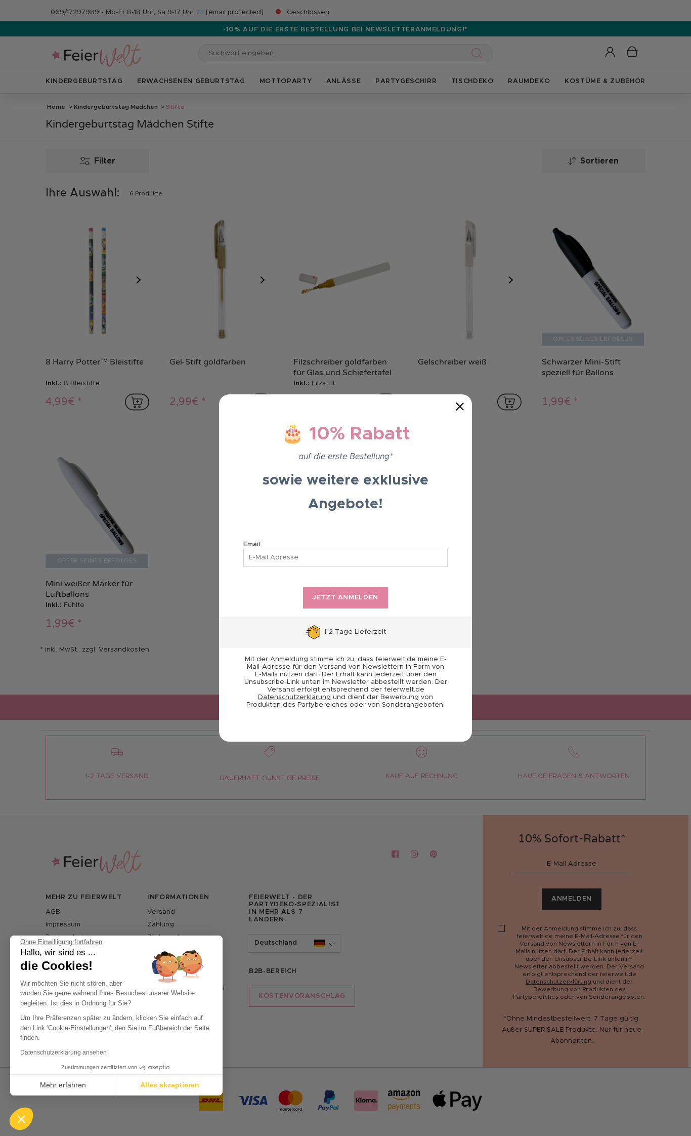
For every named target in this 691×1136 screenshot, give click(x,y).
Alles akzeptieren (169, 1085)
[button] (21, 1119)
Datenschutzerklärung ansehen (63, 1052)
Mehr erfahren (63, 1085)
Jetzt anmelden (345, 597)
